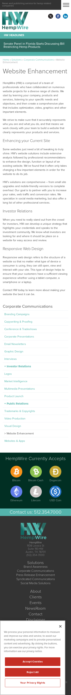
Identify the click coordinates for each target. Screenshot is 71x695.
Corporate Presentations (19, 336)
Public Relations (17, 403)
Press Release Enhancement (35, 575)
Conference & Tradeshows (20, 329)
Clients (35, 597)
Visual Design (12, 426)
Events (36, 602)
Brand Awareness (36, 567)
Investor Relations (19, 366)
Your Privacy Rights (32, 682)
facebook (58, 16)
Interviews (10, 359)
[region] (32, 657)
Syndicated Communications (35, 579)
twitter (50, 16)
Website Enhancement (20, 433)
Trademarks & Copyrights (19, 411)
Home (6, 59)
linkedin (65, 16)
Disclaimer (35, 619)
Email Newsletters (15, 344)
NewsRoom (35, 608)
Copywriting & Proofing (18, 321)
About (35, 591)
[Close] (60, 626)
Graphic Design (13, 351)
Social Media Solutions (35, 583)
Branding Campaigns (17, 314)
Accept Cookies (33, 661)
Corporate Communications (39, 59)
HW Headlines (14, 35)
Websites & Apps (14, 441)
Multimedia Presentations (19, 388)
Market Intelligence (15, 381)
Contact (35, 614)
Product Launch (13, 396)
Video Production (14, 418)
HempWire (35, 542)
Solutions (16, 59)
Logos (8, 374)
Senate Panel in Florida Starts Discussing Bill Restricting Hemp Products (34, 45)
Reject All (33, 672)
